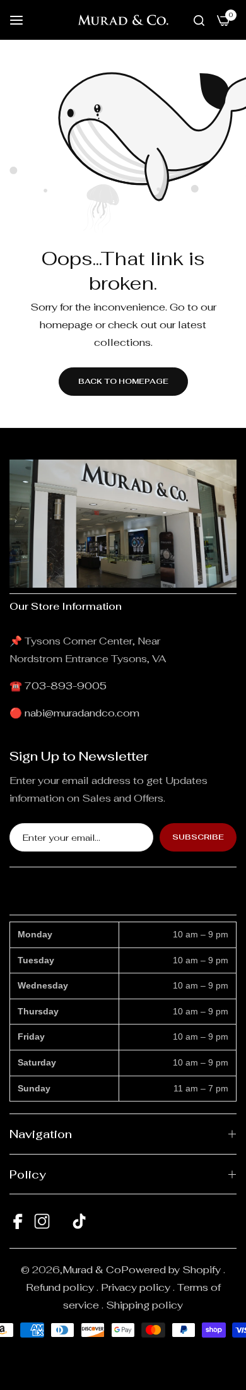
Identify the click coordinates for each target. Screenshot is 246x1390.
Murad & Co (91, 1269)
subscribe (198, 837)
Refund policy (60, 1287)
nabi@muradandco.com (82, 713)
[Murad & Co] (123, 19)
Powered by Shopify (171, 1269)
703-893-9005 (66, 685)
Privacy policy (135, 1287)
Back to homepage (123, 381)
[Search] (199, 20)
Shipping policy (144, 1305)
